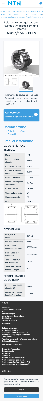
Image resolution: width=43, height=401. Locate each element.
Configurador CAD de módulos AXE (16, 362)
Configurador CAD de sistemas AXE (16, 364)
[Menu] (3, 3)
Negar (21, 389)
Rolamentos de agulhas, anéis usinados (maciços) (21, 14)
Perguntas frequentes (11, 349)
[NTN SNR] (14, 3)
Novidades (6, 318)
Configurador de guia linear (13, 360)
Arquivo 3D (12, 134)
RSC (4, 312)
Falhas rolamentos (9, 328)
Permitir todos (21, 396)
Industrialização (8, 314)
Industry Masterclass (10, 341)
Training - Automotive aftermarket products (19, 339)
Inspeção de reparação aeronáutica (16, 335)
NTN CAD (6, 353)
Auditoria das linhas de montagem (16, 332)
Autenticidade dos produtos (13, 316)
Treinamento (7, 337)
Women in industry (9, 320)
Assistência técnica (10, 330)
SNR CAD (6, 356)
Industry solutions (16, 11)
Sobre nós (6, 307)
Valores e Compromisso (11, 309)
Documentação (8, 351)
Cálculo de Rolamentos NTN (13, 358)
